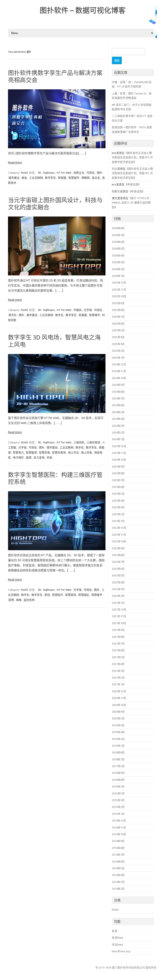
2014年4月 (118, 874)
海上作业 (73, 452)
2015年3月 (118, 800)
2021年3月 (118, 670)
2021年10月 (119, 623)
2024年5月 (118, 412)
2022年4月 (118, 582)
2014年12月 (119, 820)
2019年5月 (118, 725)
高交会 (96, 177)
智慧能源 (31, 452)
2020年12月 (119, 691)
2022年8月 (118, 555)
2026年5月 (118, 248)
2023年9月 (118, 466)
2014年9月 (118, 840)
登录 (114, 930)
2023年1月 (118, 520)
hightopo (49, 172)
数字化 (59, 314)
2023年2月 (118, 514)
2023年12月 (119, 446)
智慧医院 (70, 594)
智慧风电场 (59, 452)
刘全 (114, 168)
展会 (24, 177)
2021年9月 (118, 629)
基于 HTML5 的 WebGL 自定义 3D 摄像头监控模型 (131, 203)
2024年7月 (118, 398)
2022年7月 (118, 561)
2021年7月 (118, 643)
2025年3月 (118, 343)
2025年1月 (118, 357)
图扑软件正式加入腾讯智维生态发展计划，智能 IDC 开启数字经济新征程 (132, 157)
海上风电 (86, 452)
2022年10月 (119, 541)
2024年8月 (118, 391)
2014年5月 (118, 868)
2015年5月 (118, 793)
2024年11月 (119, 371)
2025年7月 (118, 316)
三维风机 (78, 442)
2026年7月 (118, 235)
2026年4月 (118, 255)
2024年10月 (119, 378)
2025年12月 (119, 282)
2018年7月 (118, 759)
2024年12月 (119, 364)
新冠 (47, 594)
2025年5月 (118, 330)
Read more (15, 162)
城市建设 (13, 177)
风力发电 (39, 457)
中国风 (77, 309)
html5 (24, 172)
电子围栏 (18, 457)
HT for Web (64, 172)
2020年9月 (118, 711)
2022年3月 (118, 589)
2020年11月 (119, 697)
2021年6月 (118, 650)
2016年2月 (118, 786)
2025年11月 (119, 289)
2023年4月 (118, 500)
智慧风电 (44, 452)
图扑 (99, 172)
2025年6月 (118, 323)
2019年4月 (118, 732)
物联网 (85, 177)
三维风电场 (93, 442)
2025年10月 (119, 296)
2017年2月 (118, 766)
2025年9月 (118, 303)
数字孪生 (50, 177)
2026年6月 (118, 241)
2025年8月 (118, 309)
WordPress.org (121, 951)
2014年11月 (119, 827)
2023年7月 (118, 480)
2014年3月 (118, 881)
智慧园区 (83, 594)
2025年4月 (118, 337)
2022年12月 (119, 527)
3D (39, 172)
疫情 (11, 599)
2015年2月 (118, 806)
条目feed (117, 937)
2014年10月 (119, 834)
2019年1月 (118, 745)
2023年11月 (119, 452)
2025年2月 (118, 350)
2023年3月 (118, 507)
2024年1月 (118, 439)
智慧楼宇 (96, 594)
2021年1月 (118, 684)
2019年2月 (118, 738)
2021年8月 (118, 636)
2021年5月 (118, 657)
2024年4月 (118, 418)
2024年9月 (118, 384)
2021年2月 (118, 677)
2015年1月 (118, 813)
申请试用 (132, 184)
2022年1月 (118, 602)
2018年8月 (118, 752)
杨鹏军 (116, 191)
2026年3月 (118, 262)
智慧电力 (18, 452)
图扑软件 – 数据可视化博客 (83, 10)
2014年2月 (118, 888)
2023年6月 (118, 486)
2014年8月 (118, 847)
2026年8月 (118, 228)
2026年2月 (118, 269)
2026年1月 (118, 275)
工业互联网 (36, 177)
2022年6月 (118, 568)
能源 (28, 457)
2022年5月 (118, 575)
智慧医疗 (57, 594)
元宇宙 (88, 309)
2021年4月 (118, 663)
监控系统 (29, 599)
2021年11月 (119, 616)
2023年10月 (119, 459)
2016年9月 (118, 772)
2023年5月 (118, 493)
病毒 (19, 599)
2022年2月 (118, 595)
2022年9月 (118, 548)
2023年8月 (118, 473)
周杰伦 (12, 314)
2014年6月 (118, 861)
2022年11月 (119, 534)
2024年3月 (118, 425)
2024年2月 (118, 432)
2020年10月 (119, 704)
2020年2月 (118, 718)
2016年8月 (118, 779)
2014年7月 (118, 854)
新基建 (62, 177)
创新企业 (78, 172)
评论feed (117, 944)
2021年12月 (119, 609)
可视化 (90, 172)
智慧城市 (73, 177)
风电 (49, 457)
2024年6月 (118, 405)
